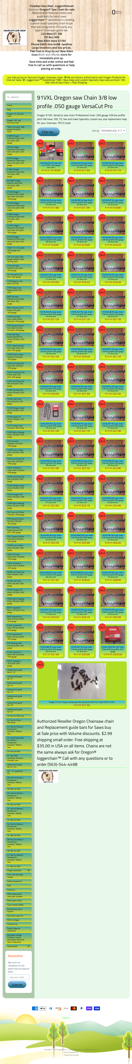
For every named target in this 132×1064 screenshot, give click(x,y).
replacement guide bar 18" (14, 704)
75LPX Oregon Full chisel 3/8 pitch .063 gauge (15, 592)
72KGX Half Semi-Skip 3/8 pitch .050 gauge (15, 401)
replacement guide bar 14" (14, 684)
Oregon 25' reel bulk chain (15, 115)
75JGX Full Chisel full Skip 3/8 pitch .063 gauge (15, 574)
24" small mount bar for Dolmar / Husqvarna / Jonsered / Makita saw (15, 742)
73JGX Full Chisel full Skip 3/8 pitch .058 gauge (15, 479)
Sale (9, 885)
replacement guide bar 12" (14, 677)
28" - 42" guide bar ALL (15, 772)
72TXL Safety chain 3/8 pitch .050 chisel (15, 426)
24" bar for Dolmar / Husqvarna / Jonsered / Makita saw (15, 730)
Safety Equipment (14, 881)
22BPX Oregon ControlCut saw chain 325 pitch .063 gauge (15, 218)
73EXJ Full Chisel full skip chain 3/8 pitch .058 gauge (15, 461)
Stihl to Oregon (13, 919)
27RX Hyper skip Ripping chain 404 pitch (14, 290)
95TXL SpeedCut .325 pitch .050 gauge (14, 663)
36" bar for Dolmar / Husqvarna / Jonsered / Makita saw (15, 843)
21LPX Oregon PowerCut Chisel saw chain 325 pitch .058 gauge (15, 207)
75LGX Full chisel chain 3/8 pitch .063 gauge (15, 583)
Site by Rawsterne (71, 1052)
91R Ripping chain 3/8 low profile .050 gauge (15, 645)
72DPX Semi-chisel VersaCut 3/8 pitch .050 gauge (15, 357)
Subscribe (17, 985)
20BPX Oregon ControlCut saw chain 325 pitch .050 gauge (15, 139)
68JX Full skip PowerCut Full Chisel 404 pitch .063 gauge (15, 300)
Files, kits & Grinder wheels (15, 875)
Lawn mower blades (15, 904)
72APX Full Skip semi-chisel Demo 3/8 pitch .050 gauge (15, 319)
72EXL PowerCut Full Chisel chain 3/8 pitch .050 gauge (15, 375)
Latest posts (19, 946)
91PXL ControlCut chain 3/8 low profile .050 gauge (15, 628)
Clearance (11, 889)
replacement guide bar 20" (14, 710)
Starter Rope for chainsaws (13, 929)
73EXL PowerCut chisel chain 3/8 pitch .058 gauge (15, 470)
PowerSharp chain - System (15, 910)
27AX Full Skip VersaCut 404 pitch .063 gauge (15, 268)
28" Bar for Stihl (13, 788)
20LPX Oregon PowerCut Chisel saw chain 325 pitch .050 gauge (15, 162)
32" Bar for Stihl (13, 819)
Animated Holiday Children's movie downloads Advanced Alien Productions (15, 939)
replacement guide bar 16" (14, 697)
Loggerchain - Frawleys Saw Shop (70, 1049)
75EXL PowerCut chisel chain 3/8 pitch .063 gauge (15, 565)
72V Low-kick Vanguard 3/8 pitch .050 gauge (15, 443)
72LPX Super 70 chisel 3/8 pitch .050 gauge (15, 419)
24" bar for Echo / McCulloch (14, 721)
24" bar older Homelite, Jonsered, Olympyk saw (15, 758)
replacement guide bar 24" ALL (14, 765)
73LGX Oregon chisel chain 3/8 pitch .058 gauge (15, 488)
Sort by (95, 130)
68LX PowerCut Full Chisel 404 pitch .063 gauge (15, 310)
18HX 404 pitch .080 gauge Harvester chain (15, 129)
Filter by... (48, 131)
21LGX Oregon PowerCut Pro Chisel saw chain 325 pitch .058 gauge (15, 195)
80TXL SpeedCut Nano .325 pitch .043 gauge (15, 610)
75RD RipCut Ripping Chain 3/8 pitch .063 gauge (15, 601)
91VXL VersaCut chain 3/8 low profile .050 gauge (15, 654)
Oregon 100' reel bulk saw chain (14, 121)
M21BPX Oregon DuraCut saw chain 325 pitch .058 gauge (14, 184)
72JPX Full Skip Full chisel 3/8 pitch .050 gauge (15, 392)
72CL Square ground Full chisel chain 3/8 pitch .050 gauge (15, 348)
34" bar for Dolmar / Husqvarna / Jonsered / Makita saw (15, 828)
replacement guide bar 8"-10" (14, 671)
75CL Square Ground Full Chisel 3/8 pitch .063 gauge (15, 539)
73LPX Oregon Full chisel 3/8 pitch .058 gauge (15, 497)
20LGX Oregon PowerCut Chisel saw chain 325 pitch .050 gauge (15, 150)
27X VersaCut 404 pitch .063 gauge (14, 275)
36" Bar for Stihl (13, 850)
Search (66, 1018)
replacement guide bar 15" (14, 690)
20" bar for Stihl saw (15, 715)
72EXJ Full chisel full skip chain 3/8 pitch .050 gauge (15, 366)
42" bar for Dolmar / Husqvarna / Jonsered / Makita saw (15, 858)
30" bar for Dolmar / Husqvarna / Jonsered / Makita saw (15, 797)
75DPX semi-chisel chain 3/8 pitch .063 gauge (15, 548)
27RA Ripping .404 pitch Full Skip (15, 282)
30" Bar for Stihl (13, 804)
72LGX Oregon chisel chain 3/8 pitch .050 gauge (15, 410)
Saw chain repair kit (15, 915)
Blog (9, 109)
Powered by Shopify (71, 1055)
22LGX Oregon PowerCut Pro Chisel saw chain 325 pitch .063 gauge (15, 229)
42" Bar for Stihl (13, 866)
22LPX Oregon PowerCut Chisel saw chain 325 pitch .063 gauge (15, 240)
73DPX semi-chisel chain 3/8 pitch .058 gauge (15, 452)
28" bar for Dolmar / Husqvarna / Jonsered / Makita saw (15, 781)
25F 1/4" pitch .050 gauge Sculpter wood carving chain (15, 259)
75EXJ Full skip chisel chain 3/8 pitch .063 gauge (15, 557)
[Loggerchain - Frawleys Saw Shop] (15, 37)
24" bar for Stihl (13, 751)
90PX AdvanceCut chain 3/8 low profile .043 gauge (15, 619)
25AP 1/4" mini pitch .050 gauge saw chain (15, 250)
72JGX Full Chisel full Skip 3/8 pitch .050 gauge (15, 383)
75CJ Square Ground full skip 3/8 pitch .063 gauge (15, 521)
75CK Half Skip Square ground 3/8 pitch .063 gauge (14, 530)
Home (9, 105)
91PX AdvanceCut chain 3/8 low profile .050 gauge (15, 636)
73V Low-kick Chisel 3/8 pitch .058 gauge (15, 513)
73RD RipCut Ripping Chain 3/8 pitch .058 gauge (15, 506)
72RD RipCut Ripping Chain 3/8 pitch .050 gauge (15, 434)
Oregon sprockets (19, 871)
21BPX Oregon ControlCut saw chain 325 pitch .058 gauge (15, 173)
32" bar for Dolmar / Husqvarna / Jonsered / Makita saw (15, 812)
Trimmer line (12, 924)
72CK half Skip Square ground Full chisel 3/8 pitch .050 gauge (15, 338)
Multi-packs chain (14, 900)
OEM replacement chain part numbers (15, 895)
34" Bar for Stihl (13, 835)
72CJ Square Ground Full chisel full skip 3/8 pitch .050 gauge (15, 328)
